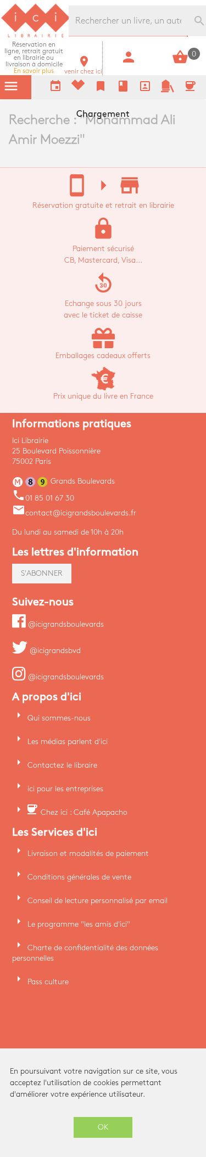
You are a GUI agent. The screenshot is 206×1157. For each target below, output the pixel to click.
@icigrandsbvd (54, 650)
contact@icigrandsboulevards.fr (74, 513)
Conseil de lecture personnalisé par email (97, 900)
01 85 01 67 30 (43, 498)
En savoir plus (33, 58)
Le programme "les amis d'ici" (78, 924)
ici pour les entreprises (65, 788)
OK (103, 1127)
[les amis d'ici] (167, 90)
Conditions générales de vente (79, 877)
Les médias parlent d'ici (67, 741)
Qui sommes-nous (59, 718)
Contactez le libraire (62, 765)
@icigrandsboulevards (65, 624)
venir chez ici (83, 68)
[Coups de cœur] (78, 87)
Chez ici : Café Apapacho (84, 812)
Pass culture (48, 981)
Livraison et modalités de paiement (88, 853)
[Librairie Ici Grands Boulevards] (35, 35)
